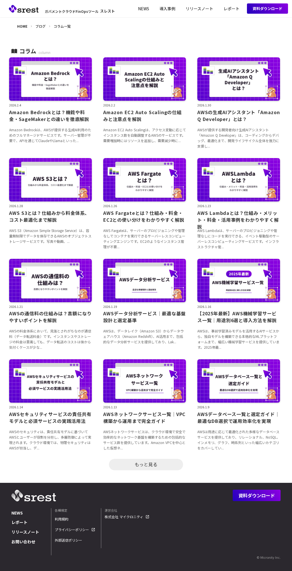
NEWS (17, 513)
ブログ (40, 26)
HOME (22, 26)
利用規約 (61, 518)
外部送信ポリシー (68, 540)
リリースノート (25, 532)
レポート (19, 522)
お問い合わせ (23, 541)
